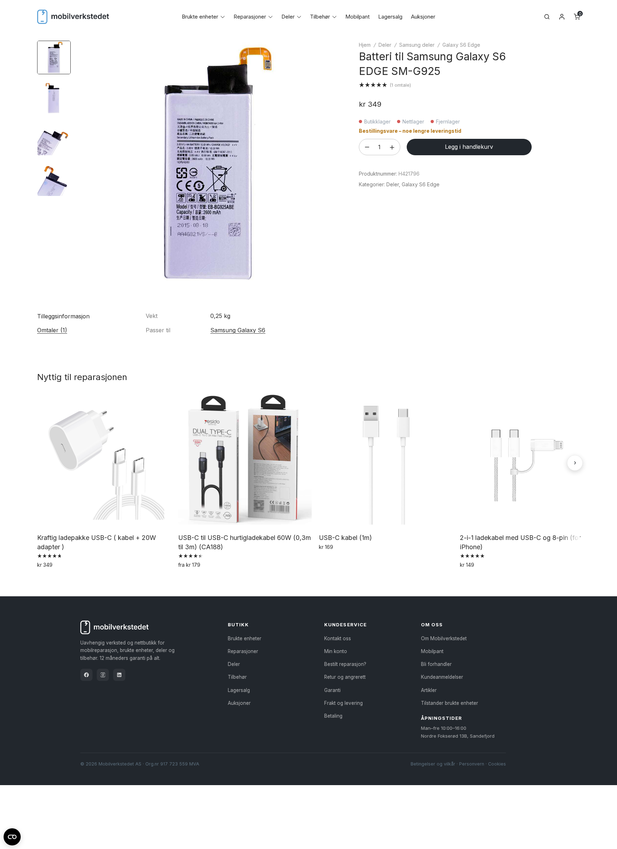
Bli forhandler (436, 664)
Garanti (332, 690)
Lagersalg (390, 16)
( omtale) (400, 85)
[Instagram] (103, 675)
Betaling (333, 716)
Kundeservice (345, 624)
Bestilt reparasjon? (345, 664)
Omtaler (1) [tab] (52, 330)
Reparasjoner (250, 16)
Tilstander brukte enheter (449, 703)
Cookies (497, 764)
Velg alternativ (198, 580)
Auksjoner (423, 16)
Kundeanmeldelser (442, 677)
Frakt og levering (343, 703)
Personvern (471, 764)
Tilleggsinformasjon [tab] (63, 316)
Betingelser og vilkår (433, 764)
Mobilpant (357, 16)
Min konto (335, 651)
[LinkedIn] (119, 675)
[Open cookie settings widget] (12, 835)
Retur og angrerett (345, 677)
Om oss (432, 624)
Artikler (429, 690)
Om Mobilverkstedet (444, 638)
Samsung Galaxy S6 (237, 330)
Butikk (238, 624)
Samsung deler (417, 45)
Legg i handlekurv (469, 146)
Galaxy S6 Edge (461, 45)
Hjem (365, 45)
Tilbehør (320, 16)
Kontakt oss (337, 638)
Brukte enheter (200, 16)
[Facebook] (86, 675)
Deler (288, 16)
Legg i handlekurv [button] (61, 580)
